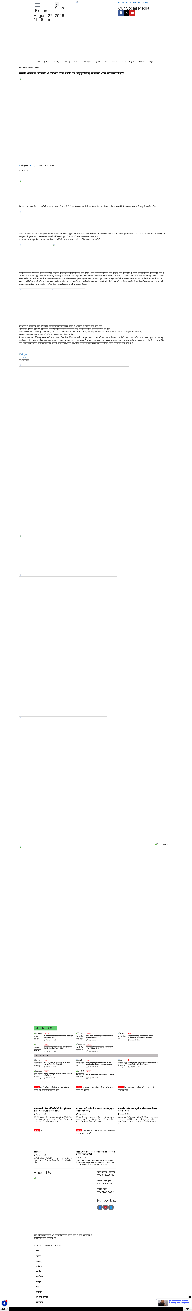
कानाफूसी (37, 1152)
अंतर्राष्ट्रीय (87, 62)
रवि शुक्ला (22, 357)
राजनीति (114, 62)
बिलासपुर (56, 62)
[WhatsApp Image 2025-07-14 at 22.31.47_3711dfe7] (84, 537)
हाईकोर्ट (152, 62)
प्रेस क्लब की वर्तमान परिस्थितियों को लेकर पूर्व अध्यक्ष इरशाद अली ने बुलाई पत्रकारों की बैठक (52, 1109)
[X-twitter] (126, 13)
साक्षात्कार (141, 62)
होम (38, 62)
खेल (106, 62)
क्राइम (98, 62)
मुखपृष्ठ (46, 62)
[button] (57, 4)
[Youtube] (132, 13)
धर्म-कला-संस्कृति (128, 62)
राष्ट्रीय (76, 62)
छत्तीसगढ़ (67, 62)
